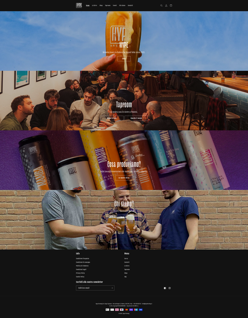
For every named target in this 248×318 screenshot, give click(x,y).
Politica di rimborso (82, 266)
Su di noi (124, 217)
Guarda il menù (136, 118)
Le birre (126, 266)
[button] (161, 5)
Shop (124, 59)
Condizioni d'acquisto (82, 258)
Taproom (127, 269)
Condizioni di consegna (83, 262)
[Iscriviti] (112, 288)
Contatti (126, 262)
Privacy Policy (80, 273)
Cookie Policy (80, 277)
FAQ (125, 277)
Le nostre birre (124, 178)
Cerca (126, 258)
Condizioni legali (81, 269)
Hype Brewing (126, 313)
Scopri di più (111, 118)
